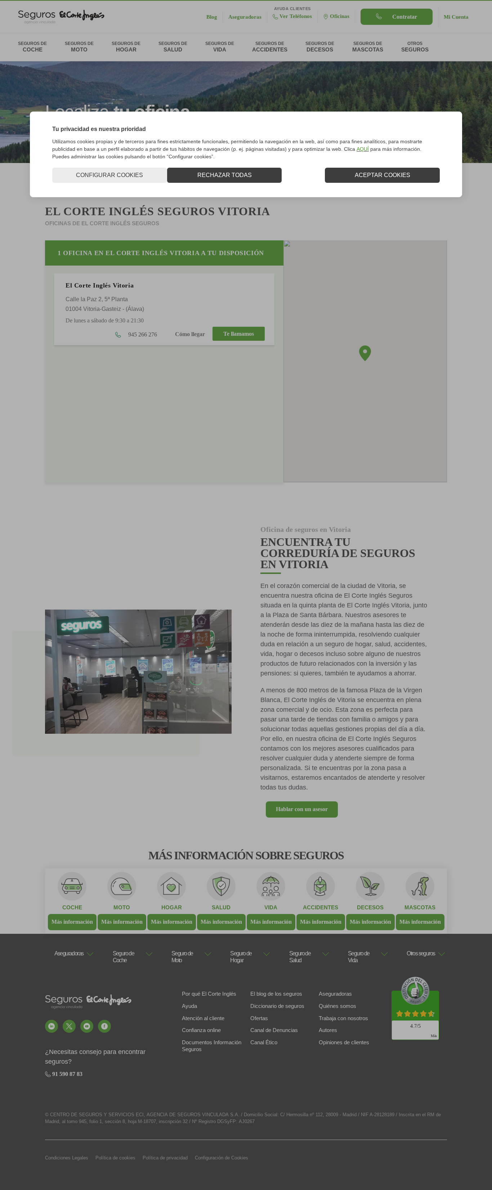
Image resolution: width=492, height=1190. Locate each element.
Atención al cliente (203, 1018)
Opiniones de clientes (344, 1042)
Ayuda (189, 1006)
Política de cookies (115, 1157)
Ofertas (259, 1018)
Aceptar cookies (382, 175)
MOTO (121, 907)
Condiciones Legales (66, 1157)
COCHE (72, 907)
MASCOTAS (419, 907)
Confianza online (201, 1030)
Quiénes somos (337, 1006)
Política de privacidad (165, 1157)
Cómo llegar (190, 334)
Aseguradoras (335, 994)
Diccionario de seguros (277, 1006)
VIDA (270, 907)
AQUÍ (363, 149)
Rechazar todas (224, 175)
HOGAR (171, 907)
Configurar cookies (109, 175)
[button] (365, 353)
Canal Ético (263, 1042)
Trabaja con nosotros (343, 1018)
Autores (328, 1030)
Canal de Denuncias (274, 1030)
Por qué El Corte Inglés (209, 994)
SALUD (221, 907)
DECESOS (370, 907)
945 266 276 (142, 334)
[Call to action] (51, 1026)
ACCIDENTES (320, 907)
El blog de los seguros (276, 994)
